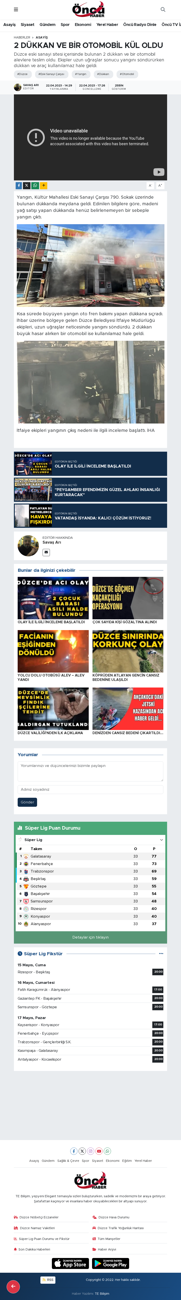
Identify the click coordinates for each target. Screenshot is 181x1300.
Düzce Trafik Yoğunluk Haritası (121, 1228)
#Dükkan (103, 74)
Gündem (47, 25)
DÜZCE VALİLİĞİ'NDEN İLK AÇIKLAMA (50, 733)
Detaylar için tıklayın (90, 937)
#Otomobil (127, 74)
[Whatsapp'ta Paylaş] (35, 185)
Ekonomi (83, 25)
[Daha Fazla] (43, 185)
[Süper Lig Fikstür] (161, 954)
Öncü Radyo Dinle (139, 25)
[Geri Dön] (13, 1286)
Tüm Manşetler (109, 1239)
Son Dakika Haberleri (34, 1249)
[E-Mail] (46, 552)
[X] (82, 1151)
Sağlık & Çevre (68, 1160)
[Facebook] (73, 1151)
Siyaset (27, 25)
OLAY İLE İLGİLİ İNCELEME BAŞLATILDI (51, 622)
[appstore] (71, 1263)
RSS (49, 1280)
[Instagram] (90, 1151)
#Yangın (80, 74)
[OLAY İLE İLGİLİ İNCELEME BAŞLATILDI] (53, 598)
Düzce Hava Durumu (113, 1217)
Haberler (22, 37)
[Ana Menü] (16, 10)
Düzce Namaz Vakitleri (37, 1228)
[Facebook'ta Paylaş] (19, 185)
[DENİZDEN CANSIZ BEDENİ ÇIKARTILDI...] (128, 708)
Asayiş (9, 25)
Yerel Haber (107, 25)
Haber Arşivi (107, 1249)
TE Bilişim (102, 1293)
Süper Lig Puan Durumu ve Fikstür (44, 1239)
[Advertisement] (90, 1105)
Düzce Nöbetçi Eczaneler (38, 1217)
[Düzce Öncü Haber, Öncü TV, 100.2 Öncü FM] (88, 9)
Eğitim (127, 1160)
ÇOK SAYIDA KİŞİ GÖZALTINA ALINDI (124, 622)
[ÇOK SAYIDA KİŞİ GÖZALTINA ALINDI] (128, 598)
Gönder (27, 802)
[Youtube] (99, 1151)
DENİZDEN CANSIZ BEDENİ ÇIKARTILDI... (127, 733)
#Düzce (22, 74)
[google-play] (110, 1263)
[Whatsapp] (107, 1151)
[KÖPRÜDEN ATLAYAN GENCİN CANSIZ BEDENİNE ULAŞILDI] (128, 651)
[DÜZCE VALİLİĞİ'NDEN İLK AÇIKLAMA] (53, 708)
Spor (65, 25)
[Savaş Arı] (28, 545)
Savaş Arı (52, 543)
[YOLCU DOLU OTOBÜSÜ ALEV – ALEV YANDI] (53, 651)
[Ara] (163, 10)
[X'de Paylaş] (26, 185)
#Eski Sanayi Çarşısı (51, 74)
